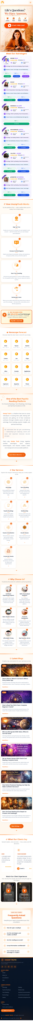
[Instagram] (8, 966)
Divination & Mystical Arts (24, 997)
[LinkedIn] (15, 966)
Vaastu (4, 997)
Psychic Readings (6, 990)
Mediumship (21, 990)
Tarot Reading (5, 992)
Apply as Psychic (8, 1010)
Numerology (5, 995)
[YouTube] (12, 966)
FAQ (3, 980)
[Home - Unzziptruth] (2, 2)
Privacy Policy (5, 1004)
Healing (20, 987)
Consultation (5, 977)
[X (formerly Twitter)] (5, 966)
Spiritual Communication (24, 992)
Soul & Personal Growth (24, 995)
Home (3, 972)
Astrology (4, 987)
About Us (4, 975)
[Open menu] (30, 2)
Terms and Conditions (7, 1007)
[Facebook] (2, 966)
